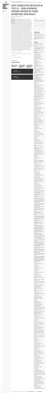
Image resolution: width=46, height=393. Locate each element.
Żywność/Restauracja (36, 365)
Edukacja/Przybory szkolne (37, 99)
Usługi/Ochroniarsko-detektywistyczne (38, 314)
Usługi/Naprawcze (36, 300)
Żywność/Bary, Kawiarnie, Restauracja (38, 352)
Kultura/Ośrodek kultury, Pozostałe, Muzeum (39, 153)
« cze (39, 29)
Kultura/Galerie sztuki (36, 127)
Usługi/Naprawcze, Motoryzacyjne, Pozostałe (39, 307)
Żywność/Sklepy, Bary (36, 369)
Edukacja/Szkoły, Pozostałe (37, 109)
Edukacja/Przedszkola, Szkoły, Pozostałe (39, 93)
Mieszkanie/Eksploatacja (37, 177)
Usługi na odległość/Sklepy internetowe (38, 272)
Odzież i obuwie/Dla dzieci (37, 189)
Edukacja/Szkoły (36, 105)
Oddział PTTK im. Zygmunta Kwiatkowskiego (39, 34)
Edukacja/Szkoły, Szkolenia (37, 110)
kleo (22, 16)
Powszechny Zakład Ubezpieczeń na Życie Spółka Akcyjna (14, 66)
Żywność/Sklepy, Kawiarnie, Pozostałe (38, 381)
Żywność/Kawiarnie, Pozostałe (37, 360)
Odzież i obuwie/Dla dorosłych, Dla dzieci (39, 188)
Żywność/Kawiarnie (36, 359)
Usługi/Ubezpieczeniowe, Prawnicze (38, 343)
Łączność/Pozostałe (36, 172)
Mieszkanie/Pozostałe (36, 183)
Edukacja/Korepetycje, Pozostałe (38, 62)
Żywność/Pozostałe (36, 364)
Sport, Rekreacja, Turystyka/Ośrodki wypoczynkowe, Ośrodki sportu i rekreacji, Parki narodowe (39, 231)
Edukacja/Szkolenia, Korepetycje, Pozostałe (39, 103)
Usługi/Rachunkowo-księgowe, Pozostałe (39, 327)
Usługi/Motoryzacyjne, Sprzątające (38, 297)
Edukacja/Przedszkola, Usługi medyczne (39, 98)
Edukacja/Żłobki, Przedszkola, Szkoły (38, 121)
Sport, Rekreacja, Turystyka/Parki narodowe (39, 235)
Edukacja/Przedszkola (36, 86)
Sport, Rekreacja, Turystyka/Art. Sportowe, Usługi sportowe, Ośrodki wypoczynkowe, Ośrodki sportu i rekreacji (39, 201)
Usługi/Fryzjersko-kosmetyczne (38, 292)
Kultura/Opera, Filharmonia (37, 139)
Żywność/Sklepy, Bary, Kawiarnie (38, 370)
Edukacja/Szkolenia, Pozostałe (37, 104)
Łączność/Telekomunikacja (37, 173)
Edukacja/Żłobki (36, 116)
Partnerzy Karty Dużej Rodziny (6, 6)
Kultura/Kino (35, 129)
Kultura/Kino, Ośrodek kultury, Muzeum (38, 133)
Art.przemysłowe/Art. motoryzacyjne (38, 43)
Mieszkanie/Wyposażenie (37, 184)
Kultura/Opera (35, 138)
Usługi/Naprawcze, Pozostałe (37, 309)
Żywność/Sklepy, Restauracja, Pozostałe (39, 388)
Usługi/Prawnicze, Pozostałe (37, 321)
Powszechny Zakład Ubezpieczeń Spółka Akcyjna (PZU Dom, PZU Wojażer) (22, 66)
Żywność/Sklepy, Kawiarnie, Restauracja (38, 382)
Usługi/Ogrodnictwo (36, 315)
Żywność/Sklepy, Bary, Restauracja (38, 377)
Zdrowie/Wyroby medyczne (37, 347)
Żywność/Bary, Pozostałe (37, 355)
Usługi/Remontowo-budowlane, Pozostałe (39, 335)
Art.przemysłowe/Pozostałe (37, 54)
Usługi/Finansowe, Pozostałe (37, 274)
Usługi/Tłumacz (36, 341)
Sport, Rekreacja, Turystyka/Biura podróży (39, 203)
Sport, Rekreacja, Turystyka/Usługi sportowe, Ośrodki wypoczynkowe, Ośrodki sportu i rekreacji (39, 254)
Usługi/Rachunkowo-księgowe (37, 326)
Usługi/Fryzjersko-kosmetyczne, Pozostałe (39, 293)
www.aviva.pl (19, 57)
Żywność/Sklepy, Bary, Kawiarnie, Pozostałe (39, 371)
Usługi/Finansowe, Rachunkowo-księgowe (39, 281)
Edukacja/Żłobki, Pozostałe (37, 117)
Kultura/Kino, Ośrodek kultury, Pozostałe (39, 134)
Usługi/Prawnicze (36, 320)
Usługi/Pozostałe (36, 319)
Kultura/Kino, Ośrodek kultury (37, 132)
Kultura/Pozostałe (36, 156)
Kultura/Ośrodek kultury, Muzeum (38, 149)
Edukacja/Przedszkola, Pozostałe (38, 87)
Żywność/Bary (35, 348)
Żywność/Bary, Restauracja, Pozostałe (38, 358)
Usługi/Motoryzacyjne (36, 294)
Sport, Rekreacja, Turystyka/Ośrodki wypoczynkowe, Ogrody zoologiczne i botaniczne (38, 223)
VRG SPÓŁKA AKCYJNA (37, 33)
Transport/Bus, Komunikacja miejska (38, 263)
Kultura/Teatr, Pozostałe (37, 171)
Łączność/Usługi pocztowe (37, 176)
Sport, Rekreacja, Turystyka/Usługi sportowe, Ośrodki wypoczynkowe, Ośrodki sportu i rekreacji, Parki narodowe (39, 260)
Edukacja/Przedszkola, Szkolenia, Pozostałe (39, 91)
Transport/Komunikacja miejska (38, 267)
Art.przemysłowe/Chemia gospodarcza (38, 46)
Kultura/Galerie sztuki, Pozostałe (38, 128)
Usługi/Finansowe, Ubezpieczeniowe (38, 284)
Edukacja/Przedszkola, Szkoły (37, 92)
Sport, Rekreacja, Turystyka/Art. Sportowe (39, 190)
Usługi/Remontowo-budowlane (37, 328)
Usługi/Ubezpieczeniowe (15, 60)
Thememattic (40, 391)
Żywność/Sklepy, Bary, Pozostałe (38, 376)
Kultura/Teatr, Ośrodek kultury (37, 164)
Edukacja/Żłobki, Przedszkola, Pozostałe (39, 120)
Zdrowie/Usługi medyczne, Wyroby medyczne (39, 346)
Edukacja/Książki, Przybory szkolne (38, 69)
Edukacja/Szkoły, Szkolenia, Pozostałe (38, 115)
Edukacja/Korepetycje (36, 61)
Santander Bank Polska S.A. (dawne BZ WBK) (39, 37)
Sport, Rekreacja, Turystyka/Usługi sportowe (39, 238)
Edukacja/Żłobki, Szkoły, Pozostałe (38, 124)
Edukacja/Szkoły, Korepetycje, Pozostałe (39, 108)
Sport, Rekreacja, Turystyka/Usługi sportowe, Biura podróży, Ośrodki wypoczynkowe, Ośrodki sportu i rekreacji (39, 245)
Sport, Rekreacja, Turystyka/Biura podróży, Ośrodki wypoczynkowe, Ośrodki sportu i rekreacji (39, 209)
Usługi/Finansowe (36, 273)
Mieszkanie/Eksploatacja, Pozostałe (38, 178)
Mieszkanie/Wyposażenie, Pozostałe (38, 185)
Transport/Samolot (36, 268)
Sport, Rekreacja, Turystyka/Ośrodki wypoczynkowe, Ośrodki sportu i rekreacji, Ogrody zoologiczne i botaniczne (39, 228)
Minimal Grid (31, 391)
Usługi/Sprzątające (36, 338)
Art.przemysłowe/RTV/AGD (37, 55)
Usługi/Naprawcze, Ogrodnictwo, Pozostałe (39, 308)
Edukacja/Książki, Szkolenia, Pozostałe (38, 74)
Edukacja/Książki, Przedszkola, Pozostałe (39, 68)
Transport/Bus (35, 262)
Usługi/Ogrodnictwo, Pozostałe (37, 316)
